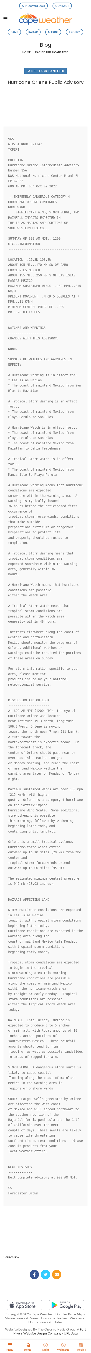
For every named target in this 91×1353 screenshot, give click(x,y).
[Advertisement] (46, 104)
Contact (62, 5)
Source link (11, 1257)
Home (26, 52)
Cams (14, 31)
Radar (33, 31)
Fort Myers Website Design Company (50, 1331)
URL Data (71, 1333)
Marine (53, 31)
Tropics (74, 31)
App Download (33, 5)
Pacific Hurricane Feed (52, 52)
